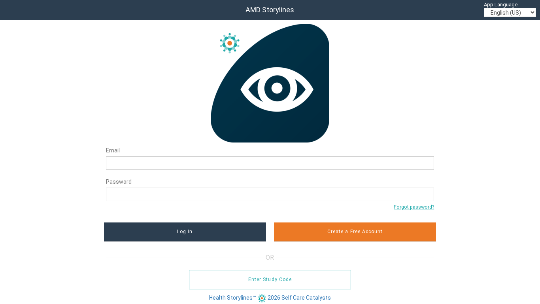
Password (119, 182)
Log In (185, 231)
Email (113, 150)
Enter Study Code (270, 279)
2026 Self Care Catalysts (299, 297)
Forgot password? (414, 207)
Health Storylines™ (233, 297)
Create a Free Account (355, 231)
